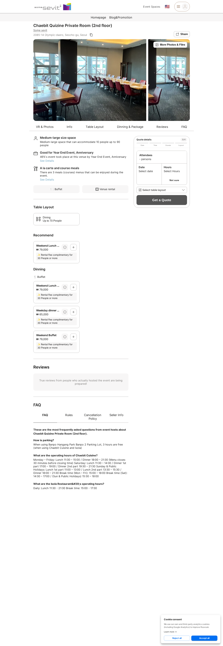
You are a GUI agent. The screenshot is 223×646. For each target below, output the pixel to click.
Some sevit (40, 30)
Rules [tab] (69, 415)
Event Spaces (151, 6)
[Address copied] (91, 35)
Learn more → (170, 631)
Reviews (162, 127)
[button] (162, 190)
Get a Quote (161, 200)
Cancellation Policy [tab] (92, 416)
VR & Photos (44, 127)
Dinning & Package (130, 127)
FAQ (184, 127)
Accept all (204, 638)
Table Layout (95, 127)
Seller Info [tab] (116, 415)
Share (184, 34)
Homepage (98, 17)
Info (69, 127)
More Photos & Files (172, 44)
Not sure (174, 180)
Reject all (177, 638)
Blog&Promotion (120, 17)
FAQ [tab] (45, 415)
